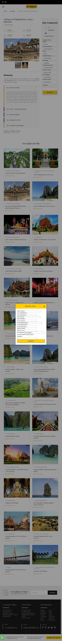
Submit (31, 341)
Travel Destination (22, 324)
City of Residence (22, 313)
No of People (20, 332)
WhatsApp (20, 322)
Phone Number (21, 318)
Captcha (20, 336)
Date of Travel (21, 328)
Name (19, 311)
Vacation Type (21, 334)
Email (19, 317)
